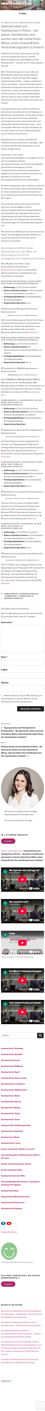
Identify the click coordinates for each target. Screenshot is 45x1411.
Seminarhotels (16, 3)
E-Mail (4, 670)
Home (3, 851)
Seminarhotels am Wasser (13, 1084)
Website (5, 683)
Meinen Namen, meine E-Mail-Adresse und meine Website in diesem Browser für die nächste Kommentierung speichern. (21, 698)
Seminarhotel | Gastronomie (14, 1078)
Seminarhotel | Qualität (11, 1054)
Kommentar (7, 622)
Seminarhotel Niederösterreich (21, 594)
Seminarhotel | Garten (11, 1102)
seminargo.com (15, 851)
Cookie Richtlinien (9, 1232)
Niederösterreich (8, 270)
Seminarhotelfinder (29, 23)
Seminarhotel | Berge (10, 1108)
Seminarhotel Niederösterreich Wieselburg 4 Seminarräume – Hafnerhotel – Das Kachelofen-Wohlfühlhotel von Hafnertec (22, 1314)
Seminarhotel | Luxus (10, 1143)
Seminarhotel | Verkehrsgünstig (15, 1125)
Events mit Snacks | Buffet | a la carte (18, 1149)
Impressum (6, 1381)
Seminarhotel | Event (10, 1060)
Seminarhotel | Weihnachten (14, 1090)
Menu (24, 13)
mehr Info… (34, 332)
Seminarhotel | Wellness (12, 1066)
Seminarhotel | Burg (10, 1137)
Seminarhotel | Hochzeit (12, 1131)
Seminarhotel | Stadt (10, 1113)
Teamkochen (10, 596)
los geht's (8, 841)
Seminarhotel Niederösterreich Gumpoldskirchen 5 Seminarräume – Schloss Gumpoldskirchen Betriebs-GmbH (21, 1333)
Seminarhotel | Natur (10, 1096)
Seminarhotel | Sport (10, 1072)
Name (4, 657)
